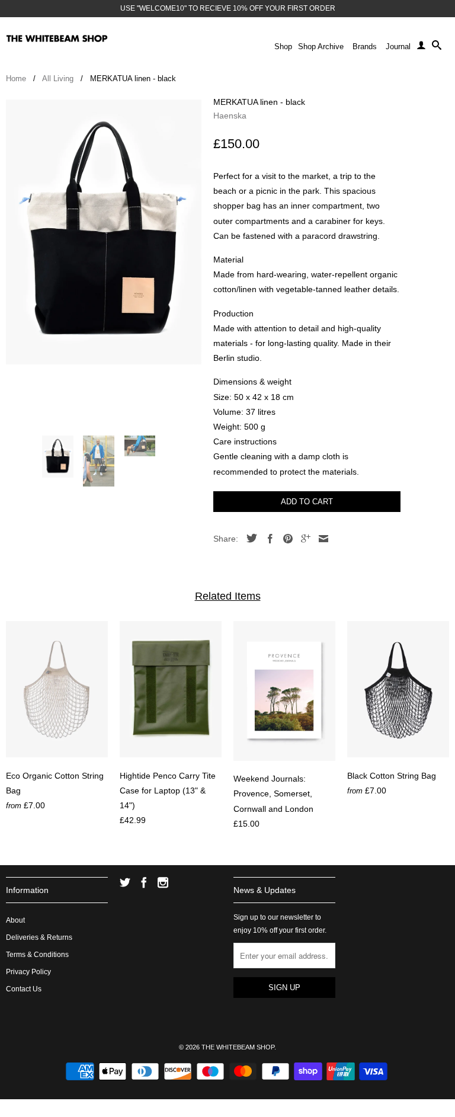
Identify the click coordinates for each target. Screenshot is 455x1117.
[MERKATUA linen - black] (103, 232)
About (15, 920)
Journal (398, 46)
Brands (365, 46)
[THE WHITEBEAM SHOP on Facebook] (144, 882)
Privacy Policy (28, 972)
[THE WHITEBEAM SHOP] (57, 38)
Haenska (229, 115)
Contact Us (23, 989)
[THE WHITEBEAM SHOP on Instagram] (163, 882)
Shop (283, 46)
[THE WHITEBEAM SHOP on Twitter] (125, 882)
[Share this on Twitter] (249, 538)
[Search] (436, 47)
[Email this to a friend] (320, 538)
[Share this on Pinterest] (285, 538)
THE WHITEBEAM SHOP (237, 1047)
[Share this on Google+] (302, 538)
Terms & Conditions (37, 954)
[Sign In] (421, 47)
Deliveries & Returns (39, 937)
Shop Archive (321, 46)
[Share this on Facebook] (267, 538)
